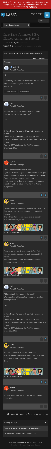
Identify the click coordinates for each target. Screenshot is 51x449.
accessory (28, 175)
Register (41, 14)
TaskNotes (30, 131)
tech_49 (14, 42)
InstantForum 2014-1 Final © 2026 (29, 443)
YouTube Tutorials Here (13, 232)
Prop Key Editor (10, 184)
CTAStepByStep (10, 148)
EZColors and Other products (23, 137)
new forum (32, 7)
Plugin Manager (16, 131)
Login (33, 14)
